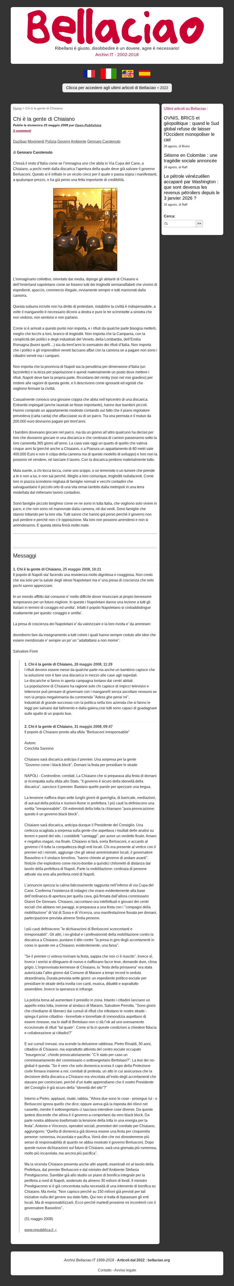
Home (17, 108)
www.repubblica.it (38, 1230)
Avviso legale (125, 1270)
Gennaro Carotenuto (103, 141)
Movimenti (36, 141)
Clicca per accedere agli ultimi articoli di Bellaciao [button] (117, 87)
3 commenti (22, 130)
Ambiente (78, 141)
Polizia (50, 141)
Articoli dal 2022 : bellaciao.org (143, 1260)
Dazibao (20, 141)
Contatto (105, 1270)
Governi (63, 141)
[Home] (117, 26)
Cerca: (169, 216)
